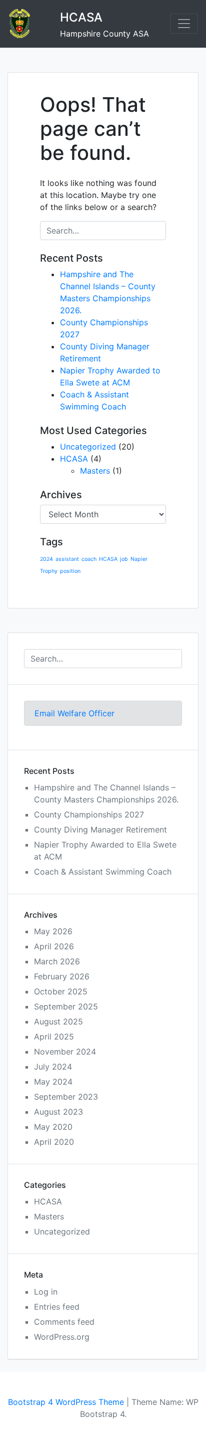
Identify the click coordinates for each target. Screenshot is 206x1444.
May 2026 (53, 931)
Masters (95, 471)
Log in (46, 1292)
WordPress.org (62, 1337)
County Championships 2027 (89, 814)
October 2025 (61, 991)
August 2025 (58, 1021)
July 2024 (53, 1067)
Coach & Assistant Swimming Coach (103, 872)
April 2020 (54, 1142)
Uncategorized (88, 447)
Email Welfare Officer (74, 713)
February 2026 (62, 976)
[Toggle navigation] (184, 24)
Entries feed (57, 1307)
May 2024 (53, 1082)
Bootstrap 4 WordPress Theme (66, 1402)
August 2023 (58, 1112)
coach (89, 559)
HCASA (81, 17)
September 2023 (66, 1097)
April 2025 (54, 1037)
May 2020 (53, 1127)
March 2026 (57, 961)
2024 (46, 559)
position (70, 571)
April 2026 (54, 946)
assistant (67, 559)
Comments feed (64, 1322)
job (124, 559)
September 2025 (66, 1006)
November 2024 (65, 1052)
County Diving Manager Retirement (100, 829)
